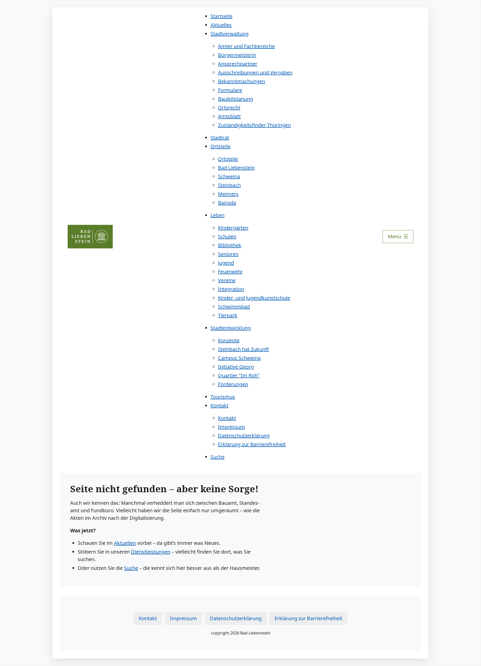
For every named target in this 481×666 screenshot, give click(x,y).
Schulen (227, 236)
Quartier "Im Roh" (239, 375)
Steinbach (229, 185)
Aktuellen (125, 543)
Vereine (226, 280)
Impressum (231, 426)
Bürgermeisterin (237, 55)
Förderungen (233, 384)
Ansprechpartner (237, 63)
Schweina (229, 176)
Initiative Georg (236, 366)
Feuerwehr (230, 271)
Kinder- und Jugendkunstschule (254, 297)
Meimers (228, 194)
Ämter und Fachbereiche (246, 46)
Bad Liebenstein (236, 167)
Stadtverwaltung (229, 33)
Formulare (230, 90)
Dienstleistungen (150, 551)
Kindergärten (233, 227)
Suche (217, 456)
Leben (217, 215)
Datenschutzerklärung (244, 435)
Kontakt (219, 405)
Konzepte (228, 340)
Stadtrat (219, 137)
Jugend (226, 262)
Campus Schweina (239, 358)
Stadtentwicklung (230, 327)
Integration (231, 289)
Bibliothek (229, 245)
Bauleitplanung (235, 98)
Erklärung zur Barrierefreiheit (252, 444)
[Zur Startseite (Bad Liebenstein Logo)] (90, 237)
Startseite (221, 16)
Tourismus (222, 396)
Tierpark (227, 315)
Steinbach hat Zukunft (243, 349)
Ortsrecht (229, 107)
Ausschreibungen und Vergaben (255, 72)
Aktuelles (221, 25)
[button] (398, 236)
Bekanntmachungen (241, 81)
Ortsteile (220, 146)
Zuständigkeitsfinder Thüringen (254, 125)
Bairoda (227, 202)
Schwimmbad (234, 306)
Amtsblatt (229, 116)
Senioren (228, 254)
